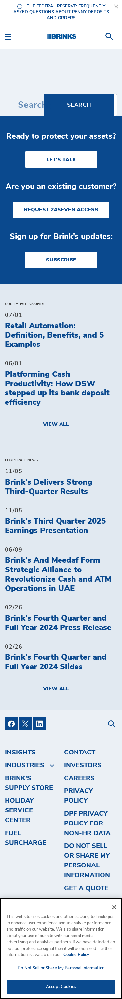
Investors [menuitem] (83, 765)
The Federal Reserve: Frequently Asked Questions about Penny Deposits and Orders (61, 12)
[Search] (79, 105)
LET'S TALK (61, 159)
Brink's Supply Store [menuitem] (29, 783)
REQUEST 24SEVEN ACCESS (61, 209)
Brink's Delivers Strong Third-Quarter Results (48, 487)
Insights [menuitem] (20, 752)
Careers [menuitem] (79, 778)
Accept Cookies (61, 987)
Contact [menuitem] (79, 752)
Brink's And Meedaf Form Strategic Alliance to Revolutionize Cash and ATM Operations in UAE (58, 574)
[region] (61, 948)
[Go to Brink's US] (61, 36)
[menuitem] (109, 36)
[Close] (114, 907)
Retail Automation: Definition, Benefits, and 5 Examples (54, 335)
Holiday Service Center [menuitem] (19, 810)
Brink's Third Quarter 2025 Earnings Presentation (55, 526)
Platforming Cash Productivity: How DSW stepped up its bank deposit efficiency (57, 388)
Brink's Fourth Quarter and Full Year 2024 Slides (56, 662)
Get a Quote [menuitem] (86, 888)
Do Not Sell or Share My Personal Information (61, 968)
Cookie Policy (76, 955)
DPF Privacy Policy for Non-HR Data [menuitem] (87, 823)
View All (56, 424)
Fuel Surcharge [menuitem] (25, 838)
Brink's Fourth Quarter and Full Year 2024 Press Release (58, 623)
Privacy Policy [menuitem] (78, 796)
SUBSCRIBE (61, 259)
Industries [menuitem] (24, 765)
